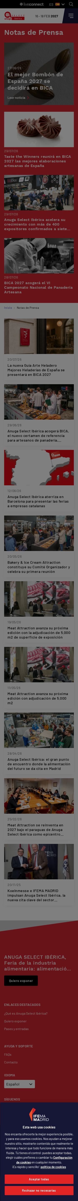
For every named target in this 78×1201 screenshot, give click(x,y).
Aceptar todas (39, 1179)
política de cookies (53, 1167)
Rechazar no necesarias (39, 1190)
